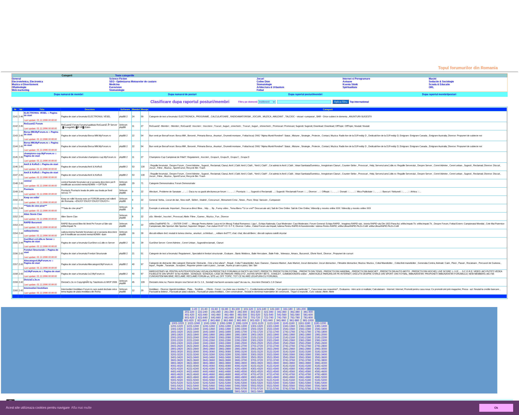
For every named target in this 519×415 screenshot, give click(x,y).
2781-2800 (321, 346)
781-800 (308, 317)
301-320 (255, 311)
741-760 (281, 317)
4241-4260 (209, 368)
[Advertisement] (259, 28)
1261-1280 (225, 326)
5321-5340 (273, 383)
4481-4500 (241, 371)
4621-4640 (193, 374)
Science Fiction (118, 78)
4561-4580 (305, 371)
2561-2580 (305, 343)
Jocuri (260, 78)
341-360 (281, 311)
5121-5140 (273, 380)
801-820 (189, 320)
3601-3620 (177, 360)
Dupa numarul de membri (68, 94)
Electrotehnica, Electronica (27, 81)
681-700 (242, 317)
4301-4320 (257, 368)
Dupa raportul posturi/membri (305, 94)
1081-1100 (242, 323)
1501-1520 (257, 329)
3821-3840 (193, 363)
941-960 (281, 320)
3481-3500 (241, 357)
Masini (432, 78)
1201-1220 (177, 326)
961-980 (294, 320)
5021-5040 (193, 380)
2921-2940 (273, 348)
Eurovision (115, 87)
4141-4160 (289, 365)
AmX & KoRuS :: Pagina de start (41, 164)
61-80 (225, 309)
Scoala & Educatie (439, 84)
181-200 (301, 309)
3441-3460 (209, 357)
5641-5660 (209, 388)
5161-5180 (305, 380)
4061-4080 (225, 365)
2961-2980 (305, 348)
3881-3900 (241, 363)
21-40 (204, 309)
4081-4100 (241, 365)
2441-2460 (209, 343)
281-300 (242, 311)
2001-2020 (177, 337)
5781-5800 (321, 388)
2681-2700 (241, 346)
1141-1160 (289, 323)
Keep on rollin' (32, 197)
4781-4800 (321, 374)
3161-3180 (305, 351)
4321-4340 (273, 368)
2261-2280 (225, 340)
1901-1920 (257, 334)
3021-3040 (193, 351)
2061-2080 (225, 337)
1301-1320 (257, 326)
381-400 (308, 311)
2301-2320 (257, 340)
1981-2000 (321, 334)
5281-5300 (241, 383)
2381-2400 (321, 340)
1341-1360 (289, 326)
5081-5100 (241, 380)
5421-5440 (193, 385)
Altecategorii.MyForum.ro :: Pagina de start (38, 261)
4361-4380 (305, 368)
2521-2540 (273, 343)
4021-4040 (193, 365)
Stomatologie (264, 84)
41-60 (214, 309)
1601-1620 (177, 331)
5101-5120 (257, 380)
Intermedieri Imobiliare (36, 288)
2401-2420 (177, 343)
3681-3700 (241, 360)
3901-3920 (257, 363)
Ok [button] (496, 407)
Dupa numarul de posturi (182, 94)
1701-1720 (257, 331)
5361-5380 (305, 383)
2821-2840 (193, 348)
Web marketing (20, 90)
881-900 (241, 320)
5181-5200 (321, 380)
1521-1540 (273, 329)
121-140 (261, 309)
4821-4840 (193, 377)
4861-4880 (225, 377)
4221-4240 (193, 368)
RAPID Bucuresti (33, 222)
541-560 (281, 314)
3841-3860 (209, 363)
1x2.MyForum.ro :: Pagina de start (42, 271)
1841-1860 (209, 334)
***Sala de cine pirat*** (35, 206)
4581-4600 (321, 371)
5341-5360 (289, 383)
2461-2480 (225, 343)
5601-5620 (177, 388)
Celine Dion (263, 81)
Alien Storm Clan (33, 214)
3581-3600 (321, 357)
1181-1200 (320, 323)
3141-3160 (289, 351)
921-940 (268, 320)
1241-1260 (209, 326)
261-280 (229, 311)
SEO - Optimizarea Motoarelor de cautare (133, 81)
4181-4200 (321, 365)
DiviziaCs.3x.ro (32, 279)
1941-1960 (289, 334)
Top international (359, 101)
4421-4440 (193, 371)
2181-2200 (321, 337)
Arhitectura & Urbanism (270, 87)
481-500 (242, 314)
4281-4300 (241, 368)
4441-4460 (209, 371)
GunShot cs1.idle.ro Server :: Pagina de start (39, 240)
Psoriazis (29, 189)
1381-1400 (321, 326)
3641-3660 (209, 360)
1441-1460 (209, 329)
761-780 (295, 317)
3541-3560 (289, 357)
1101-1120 (257, 323)
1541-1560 (289, 329)
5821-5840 (257, 391)
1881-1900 (241, 334)
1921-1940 (273, 334)
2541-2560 (289, 343)
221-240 (202, 311)
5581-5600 (321, 385)
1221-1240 (193, 326)
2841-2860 (209, 348)
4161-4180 (305, 365)
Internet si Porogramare (356, 78)
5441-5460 (209, 385)
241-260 (216, 311)
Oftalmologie (19, 87)
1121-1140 (273, 323)
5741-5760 (289, 388)
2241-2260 (209, 340)
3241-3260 (209, 354)
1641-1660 (209, 331)
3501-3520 (257, 357)
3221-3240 (193, 354)
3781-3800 (321, 360)
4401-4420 (177, 371)
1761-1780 (305, 331)
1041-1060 (210, 323)
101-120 (248, 309)
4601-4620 (177, 374)
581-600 (308, 314)
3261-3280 (225, 354)
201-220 (189, 311)
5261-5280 (225, 383)
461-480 (229, 314)
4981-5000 (321, 377)
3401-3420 (177, 357)
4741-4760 (289, 374)
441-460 (216, 314)
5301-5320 (257, 383)
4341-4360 (289, 368)
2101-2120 (257, 337)
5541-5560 (289, 385)
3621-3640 (193, 360)
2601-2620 (177, 346)
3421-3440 (193, 357)
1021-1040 (194, 323)
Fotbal (260, 90)
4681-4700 (241, 374)
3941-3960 (289, 363)
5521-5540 (273, 385)
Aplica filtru (340, 101)
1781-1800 (321, 331)
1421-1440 (193, 329)
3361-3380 (305, 354)
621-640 (202, 317)
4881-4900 (241, 377)
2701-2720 (257, 346)
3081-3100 (241, 351)
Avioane (347, 81)
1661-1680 (225, 331)
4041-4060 (209, 365)
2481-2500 (241, 343)
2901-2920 (257, 348)
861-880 (228, 320)
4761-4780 (305, 374)
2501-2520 (257, 343)
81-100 (236, 309)
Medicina (114, 84)
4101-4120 (257, 365)
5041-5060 (209, 380)
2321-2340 (273, 340)
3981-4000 (321, 363)
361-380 (295, 311)
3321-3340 (273, 354)
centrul (27, 181)
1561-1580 (305, 329)
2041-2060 (209, 337)
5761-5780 (305, 388)
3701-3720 (257, 360)
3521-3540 (273, 357)
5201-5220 (177, 383)
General (16, 78)
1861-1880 (225, 334)
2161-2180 (305, 337)
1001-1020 (178, 323)
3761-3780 (305, 360)
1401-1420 (177, 329)
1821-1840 (193, 334)
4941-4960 (289, 377)
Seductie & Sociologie (441, 81)
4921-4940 (273, 377)
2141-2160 (289, 337)
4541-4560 (289, 371)
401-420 (189, 314)
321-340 (268, 311)
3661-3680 (225, 360)
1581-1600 (321, 329)
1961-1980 (305, 334)
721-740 (268, 317)
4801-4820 (177, 377)
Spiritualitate (350, 87)
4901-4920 (257, 377)
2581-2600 (321, 343)
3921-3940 (273, 363)
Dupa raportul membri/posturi (439, 94)
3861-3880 (225, 363)
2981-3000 (321, 348)
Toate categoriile (124, 75)
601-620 (189, 317)
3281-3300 (241, 354)
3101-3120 (257, 351)
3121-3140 (273, 351)
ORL (431, 87)
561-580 (295, 314)
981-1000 (308, 320)
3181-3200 (321, 351)
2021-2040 (193, 337)
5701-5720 (257, 388)
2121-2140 (273, 337)
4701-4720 (257, 374)
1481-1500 (241, 329)
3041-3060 (209, 351)
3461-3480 (225, 357)
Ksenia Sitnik (350, 84)
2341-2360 (289, 340)
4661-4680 (225, 374)
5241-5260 (209, 383)
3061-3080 (225, 351)
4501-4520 (257, 371)
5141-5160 (289, 380)
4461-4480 (225, 371)
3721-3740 (273, 360)
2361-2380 (305, 340)
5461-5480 (225, 385)
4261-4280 (225, 368)
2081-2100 (241, 337)
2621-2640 (193, 346)
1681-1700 (241, 331)
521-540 (268, 314)
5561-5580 (305, 385)
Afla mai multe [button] (81, 407)
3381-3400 (321, 354)
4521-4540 (273, 371)
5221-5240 (193, 383)
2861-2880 (225, 348)
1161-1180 (304, 323)
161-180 (288, 309)
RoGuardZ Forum (33, 123)
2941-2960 (289, 348)
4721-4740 (273, 374)
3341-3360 (289, 354)
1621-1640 (193, 331)
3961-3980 (305, 363)
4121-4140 (273, 365)
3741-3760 (289, 360)
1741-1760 (289, 331)
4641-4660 (209, 374)
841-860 (215, 320)
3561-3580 (305, 357)
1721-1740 (273, 331)
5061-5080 (225, 380)
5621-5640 (193, 388)
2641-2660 (209, 346)
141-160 (274, 309)
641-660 (216, 317)
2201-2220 (177, 340)
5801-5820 (241, 391)
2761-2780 (305, 346)
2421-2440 (193, 343)
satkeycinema (31, 231)
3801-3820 (177, 363)
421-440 (202, 314)
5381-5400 (321, 383)
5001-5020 (177, 380)
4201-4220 (177, 368)
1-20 (194, 309)
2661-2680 (225, 346)
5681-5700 (241, 388)
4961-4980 (305, 377)
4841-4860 (209, 377)
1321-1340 (273, 326)
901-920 (255, 320)
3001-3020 (177, 351)
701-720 (255, 317)
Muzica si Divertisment (25, 84)
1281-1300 (241, 326)
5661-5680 (225, 388)
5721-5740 (273, 388)
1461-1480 (225, 329)
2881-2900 (241, 348)
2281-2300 (241, 340)
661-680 (229, 317)
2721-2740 (273, 346)
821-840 (202, 320)
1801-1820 (177, 334)
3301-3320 (257, 354)
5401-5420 (177, 385)
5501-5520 (257, 385)
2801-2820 (177, 348)
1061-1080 (226, 323)
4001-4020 (177, 365)
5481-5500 (241, 385)
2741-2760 (289, 346)
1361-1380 (305, 326)
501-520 (255, 314)
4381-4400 (321, 368)
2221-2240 (193, 340)
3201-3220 (177, 354)
